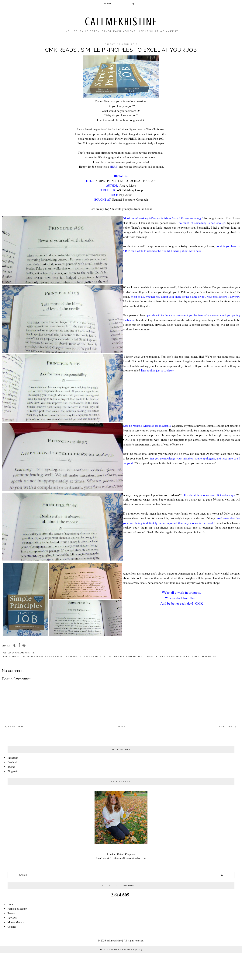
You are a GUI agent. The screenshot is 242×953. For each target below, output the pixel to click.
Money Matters (16, 922)
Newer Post (16, 726)
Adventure (19, 656)
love (162, 656)
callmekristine (121, 21)
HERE (113, 166)
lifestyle (152, 656)
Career (58, 656)
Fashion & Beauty (17, 908)
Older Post (226, 726)
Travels (11, 913)
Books (48, 656)
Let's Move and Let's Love (95, 656)
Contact (12, 926)
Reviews (12, 918)
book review (35, 656)
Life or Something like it (129, 656)
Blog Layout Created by (121, 949)
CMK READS (70, 656)
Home (108, 3)
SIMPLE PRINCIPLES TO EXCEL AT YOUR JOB (191, 656)
